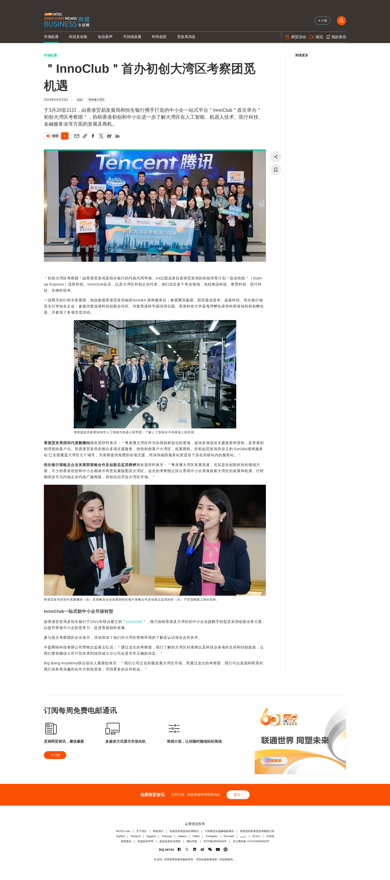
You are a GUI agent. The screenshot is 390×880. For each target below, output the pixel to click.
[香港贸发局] (195, 824)
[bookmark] (275, 169)
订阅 (57, 755)
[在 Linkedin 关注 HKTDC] (195, 849)
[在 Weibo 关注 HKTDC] (202, 849)
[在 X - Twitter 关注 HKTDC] (187, 849)
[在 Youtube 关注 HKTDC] (218, 849)
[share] (275, 156)
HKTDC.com (123, 831)
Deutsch (136, 836)
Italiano (182, 836)
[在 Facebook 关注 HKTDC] (179, 849)
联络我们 (158, 831)
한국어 (256, 836)
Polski (196, 836)
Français (167, 836)
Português (212, 836)
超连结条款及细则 (170, 841)
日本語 (270, 836)
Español (151, 836)
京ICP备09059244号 (215, 841)
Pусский (229, 836)
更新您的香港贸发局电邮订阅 (257, 831)
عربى (243, 836)
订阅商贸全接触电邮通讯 (219, 831)
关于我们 (141, 831)
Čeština (120, 836)
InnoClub (134, 622)
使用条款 (126, 841)
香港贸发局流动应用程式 (184, 831)
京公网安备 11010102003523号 (251, 841)
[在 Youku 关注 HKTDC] (226, 849)
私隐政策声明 (145, 841)
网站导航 (192, 841)
